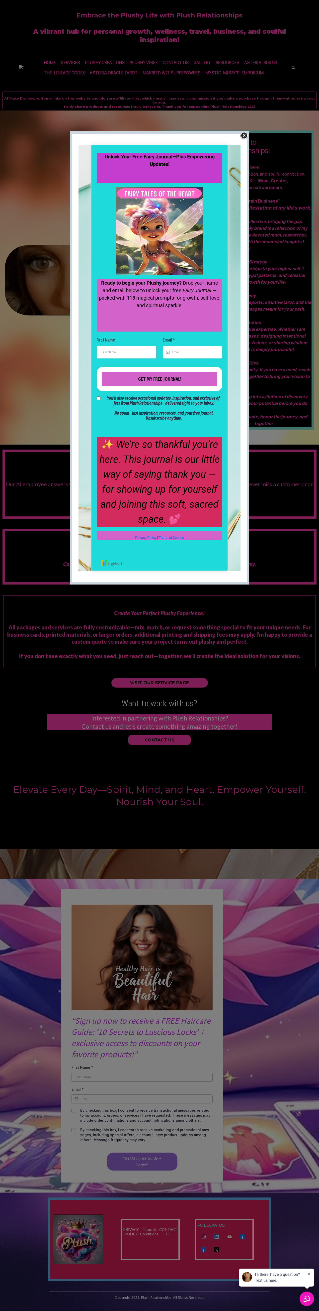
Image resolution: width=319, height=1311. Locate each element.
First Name (106, 340)
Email (169, 340)
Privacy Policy (146, 538)
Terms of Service (171, 538)
